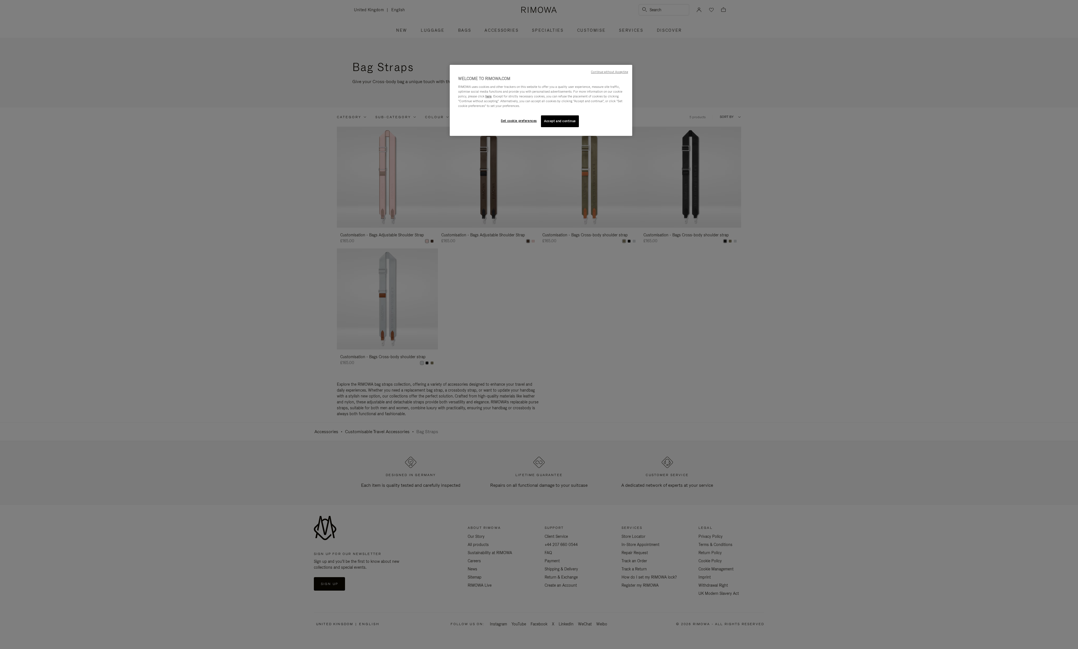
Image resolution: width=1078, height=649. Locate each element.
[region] (541, 100)
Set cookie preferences (519, 120)
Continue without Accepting (609, 72)
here (488, 96)
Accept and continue (560, 121)
